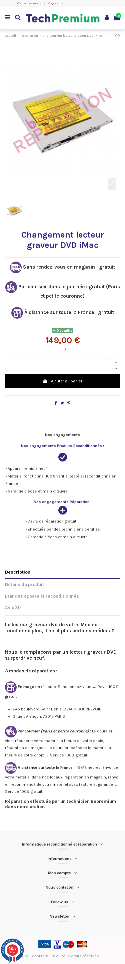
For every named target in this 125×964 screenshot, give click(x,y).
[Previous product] (116, 35)
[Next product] (119, 35)
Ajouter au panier (66, 381)
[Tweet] (62, 403)
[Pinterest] (68, 403)
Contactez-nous (29, 3)
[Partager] (56, 403)
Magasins (55, 3)
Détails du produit (24, 584)
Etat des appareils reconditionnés (42, 596)
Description (17, 572)
